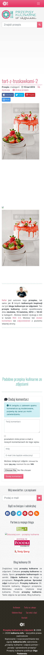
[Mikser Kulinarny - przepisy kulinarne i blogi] (22, 529)
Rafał (4, 300)
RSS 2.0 (17, 318)
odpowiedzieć (23, 321)
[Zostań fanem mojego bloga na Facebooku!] (7, 513)
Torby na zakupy (30, 607)
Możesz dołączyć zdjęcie (21, 462)
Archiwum (16, 607)
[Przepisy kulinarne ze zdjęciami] (5, 3)
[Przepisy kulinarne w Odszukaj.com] (22, 534)
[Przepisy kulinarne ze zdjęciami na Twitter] (19, 513)
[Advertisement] (22, 53)
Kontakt (24, 617)
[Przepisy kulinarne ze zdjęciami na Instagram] (13, 513)
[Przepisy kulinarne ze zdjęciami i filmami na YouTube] (30, 513)
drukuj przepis (21, 90)
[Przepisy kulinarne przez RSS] (36, 513)
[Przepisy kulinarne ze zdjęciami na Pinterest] (25, 513)
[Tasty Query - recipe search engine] (22, 551)
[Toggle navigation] (38, 3)
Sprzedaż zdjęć (31, 612)
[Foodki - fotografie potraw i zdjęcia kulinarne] (22, 542)
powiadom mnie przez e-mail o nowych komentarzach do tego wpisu (21, 440)
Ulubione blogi (17, 612)
